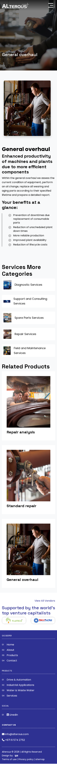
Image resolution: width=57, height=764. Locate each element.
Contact (12, 660)
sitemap (40, 759)
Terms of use (9, 759)
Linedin (13, 715)
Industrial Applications (20, 685)
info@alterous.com (17, 734)
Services (12, 695)
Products (12, 655)
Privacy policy (26, 759)
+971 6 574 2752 (15, 740)
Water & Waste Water (20, 690)
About (10, 650)
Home (10, 644)
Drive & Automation (19, 679)
